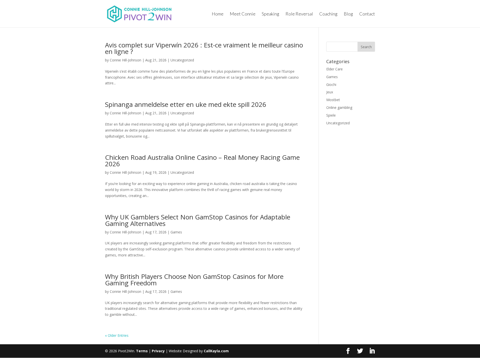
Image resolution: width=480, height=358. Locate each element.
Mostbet (333, 99)
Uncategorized (182, 60)
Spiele (331, 115)
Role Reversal (299, 14)
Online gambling (339, 107)
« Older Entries (116, 335)
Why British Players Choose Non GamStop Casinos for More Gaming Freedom (194, 279)
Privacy (158, 351)
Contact (367, 14)
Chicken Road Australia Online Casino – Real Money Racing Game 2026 (202, 160)
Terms (142, 351)
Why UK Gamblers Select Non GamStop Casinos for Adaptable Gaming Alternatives (197, 220)
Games (176, 232)
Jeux (329, 92)
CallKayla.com (216, 351)
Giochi (331, 84)
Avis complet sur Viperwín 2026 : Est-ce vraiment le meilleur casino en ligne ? (204, 48)
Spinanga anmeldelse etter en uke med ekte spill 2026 (185, 104)
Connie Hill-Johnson (125, 60)
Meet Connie (243, 14)
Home (218, 14)
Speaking (270, 14)
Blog (348, 14)
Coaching (328, 14)
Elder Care (334, 69)
